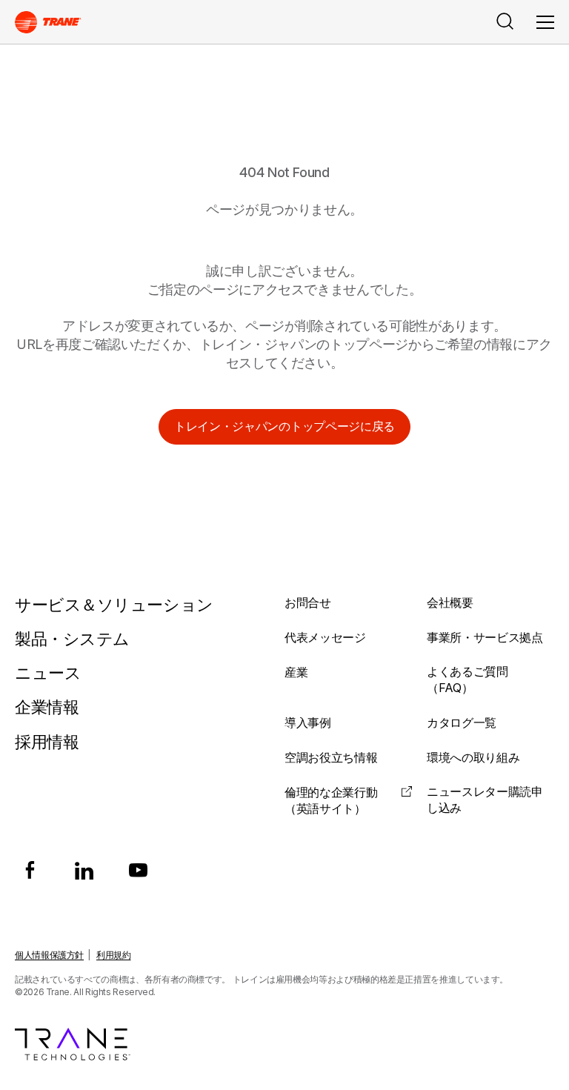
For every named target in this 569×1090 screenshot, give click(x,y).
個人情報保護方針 (49, 954)
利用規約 (113, 954)
